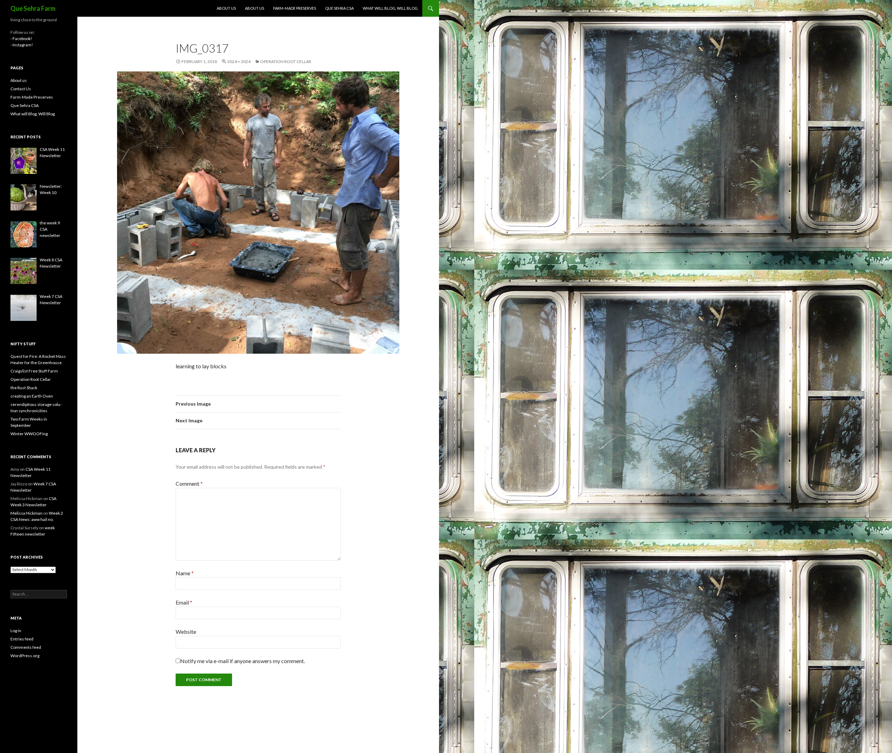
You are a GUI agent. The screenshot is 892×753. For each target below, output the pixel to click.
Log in (15, 630)
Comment (189, 483)
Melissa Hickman (26, 513)
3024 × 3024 (239, 61)
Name (185, 573)
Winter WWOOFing (29, 433)
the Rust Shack (23, 387)
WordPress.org (24, 655)
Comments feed (25, 647)
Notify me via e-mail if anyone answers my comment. (242, 661)
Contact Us (20, 88)
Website (186, 631)
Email (184, 602)
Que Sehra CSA (339, 8)
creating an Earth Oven (31, 396)
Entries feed (21, 638)
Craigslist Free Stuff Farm (34, 371)
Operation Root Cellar (285, 61)
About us (226, 8)
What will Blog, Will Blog (390, 8)
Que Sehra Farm (32, 8)
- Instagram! (21, 44)
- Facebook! (21, 38)
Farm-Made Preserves (294, 8)
